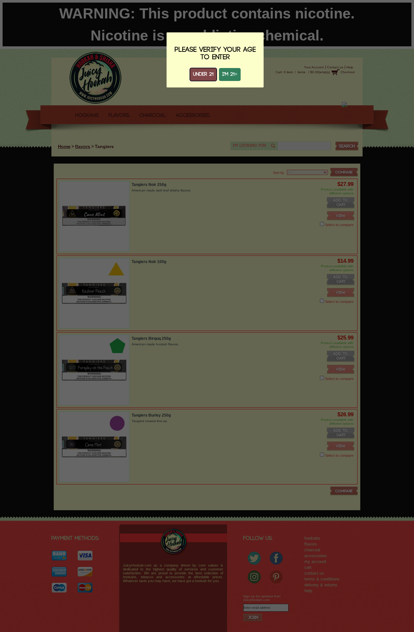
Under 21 (203, 74)
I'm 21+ (229, 74)
